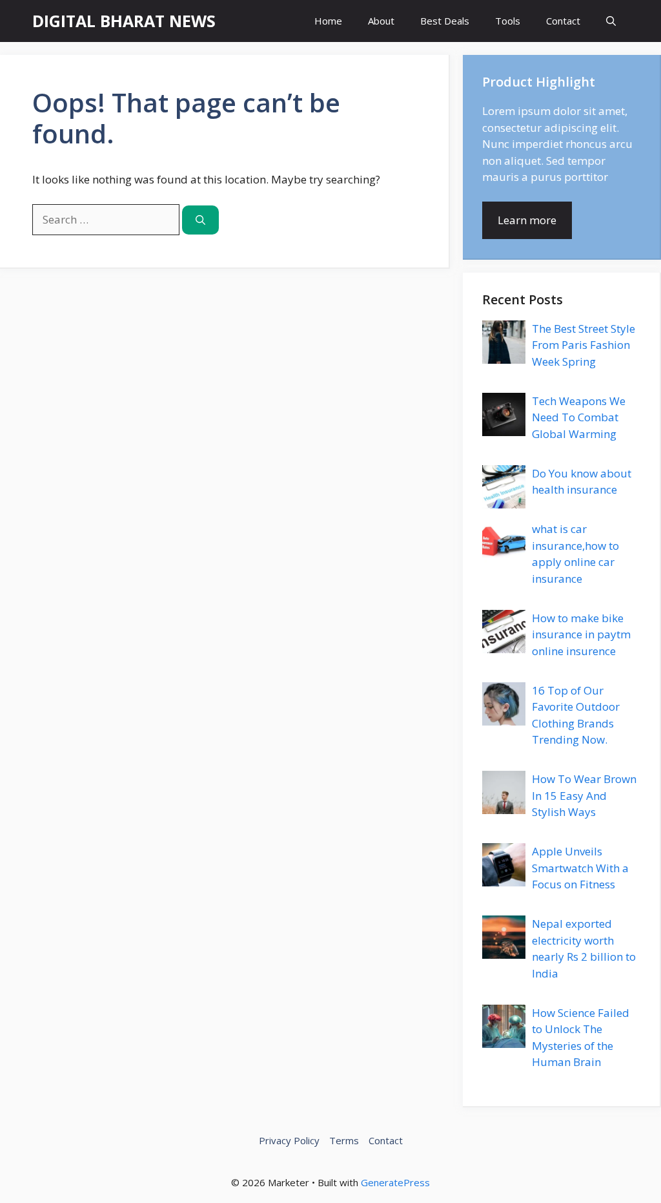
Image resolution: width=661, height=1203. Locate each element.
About (381, 20)
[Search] (200, 220)
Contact (563, 20)
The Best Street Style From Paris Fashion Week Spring (583, 345)
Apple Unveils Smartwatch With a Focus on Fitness (580, 868)
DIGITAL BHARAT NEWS (124, 21)
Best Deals (444, 20)
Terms (344, 1140)
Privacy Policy (289, 1140)
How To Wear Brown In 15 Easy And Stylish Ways (584, 795)
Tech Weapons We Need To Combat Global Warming (578, 417)
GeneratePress (395, 1182)
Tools (507, 20)
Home (328, 20)
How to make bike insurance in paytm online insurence (581, 634)
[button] (611, 21)
